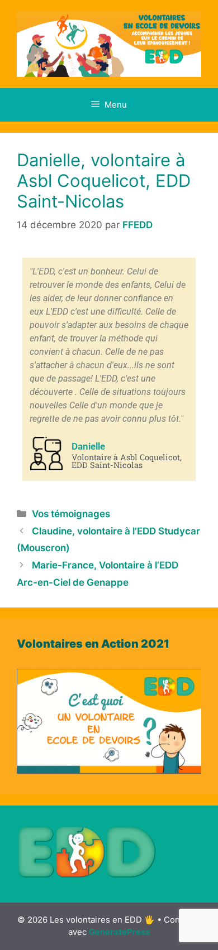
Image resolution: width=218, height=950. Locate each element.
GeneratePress (119, 932)
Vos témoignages (71, 513)
